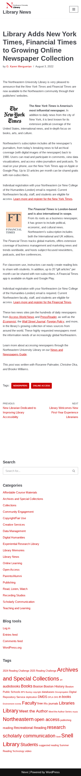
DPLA (50, 697)
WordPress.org (12, 647)
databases (48, 692)
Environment (8, 704)
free (40, 703)
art (61, 680)
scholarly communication (29, 735)
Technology (18, 751)
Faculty (29, 703)
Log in (6, 628)
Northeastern (18, 719)
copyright (37, 692)
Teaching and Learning (16, 608)
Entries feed (10, 634)
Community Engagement (18, 511)
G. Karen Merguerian (19, 66)
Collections (9, 505)
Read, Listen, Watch (15, 588)
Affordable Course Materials (20, 492)
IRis (46, 703)
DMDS (42, 697)
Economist (9, 321)
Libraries (67, 703)
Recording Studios (14, 595)
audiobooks (11, 686)
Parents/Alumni (12, 576)
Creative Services (14, 524)
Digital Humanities (14, 537)
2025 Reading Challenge (43, 670)
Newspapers (20, 386)
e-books (65, 697)
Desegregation (61, 692)
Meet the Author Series (60, 711)
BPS (23, 692)
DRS (56, 697)
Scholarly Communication (18, 601)
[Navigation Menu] (73, 9)
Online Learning (12, 563)
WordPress (53, 772)
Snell (58, 737)
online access (41, 386)
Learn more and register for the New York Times (42, 198)
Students (29, 744)
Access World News (21, 316)
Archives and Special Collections (23, 498)
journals (53, 703)
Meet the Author (33, 711)
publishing (65, 720)
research (56, 727)
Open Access (11, 569)
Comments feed (13, 641)
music (75, 712)
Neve (24, 772)
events (18, 704)
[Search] (74, 471)
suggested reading (49, 745)
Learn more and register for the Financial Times (42, 302)
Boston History (54, 686)
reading (8, 727)
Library (10, 711)
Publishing (9, 582)
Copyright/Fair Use (14, 518)
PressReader (48, 316)
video (28, 751)
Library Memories (13, 550)
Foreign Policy (55, 321)
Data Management (14, 531)
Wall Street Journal (33, 321)
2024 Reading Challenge (16, 670)
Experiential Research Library (21, 543)
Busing (29, 692)
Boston (38, 686)
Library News (11, 556)
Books (26, 686)
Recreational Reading (30, 728)
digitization (31, 697)
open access (47, 719)
